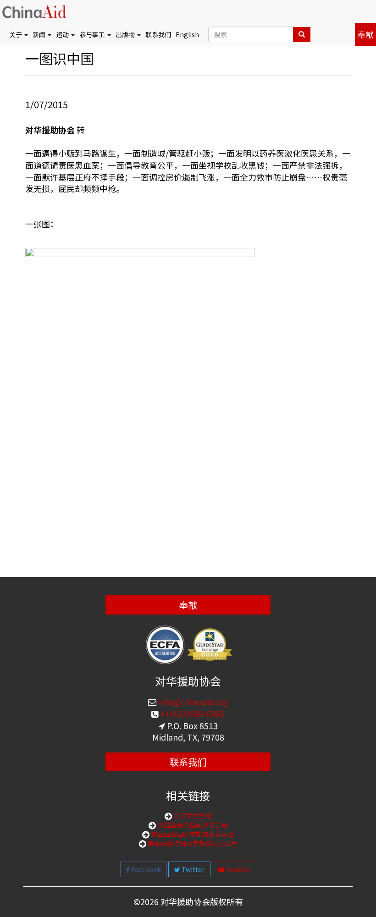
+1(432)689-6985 (191, 713)
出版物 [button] (126, 34)
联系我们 (158, 34)
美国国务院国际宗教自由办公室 (192, 843)
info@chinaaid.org (192, 702)
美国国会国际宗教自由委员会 (191, 834)
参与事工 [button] (92, 34)
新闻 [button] (40, 34)
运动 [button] (63, 34)
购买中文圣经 (192, 815)
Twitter (192, 869)
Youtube (237, 869)
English (187, 34)
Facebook (145, 869)
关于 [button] (16, 34)
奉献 (365, 34)
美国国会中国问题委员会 (192, 824)
